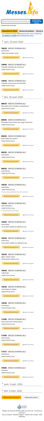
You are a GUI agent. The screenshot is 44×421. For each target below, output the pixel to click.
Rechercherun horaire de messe (36, 21)
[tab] (9, 31)
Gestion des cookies (31, 415)
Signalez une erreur (28, 57)
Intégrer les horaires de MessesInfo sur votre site (17, 411)
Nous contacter (7, 415)
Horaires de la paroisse (11, 57)
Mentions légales (18, 415)
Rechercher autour (31, 397)
